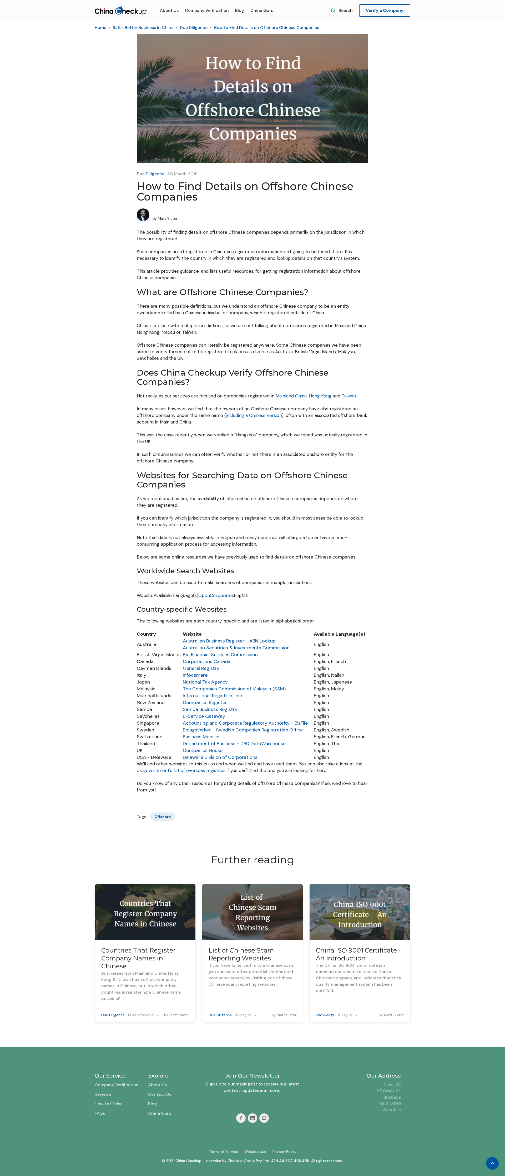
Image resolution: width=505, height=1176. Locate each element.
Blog (239, 10)
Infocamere (195, 675)
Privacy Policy (284, 1151)
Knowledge (325, 1015)
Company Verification (207, 10)
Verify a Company (384, 10)
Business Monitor (201, 737)
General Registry (201, 668)
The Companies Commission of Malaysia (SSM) (234, 689)
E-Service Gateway (204, 716)
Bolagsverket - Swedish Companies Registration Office (243, 730)
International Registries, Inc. (213, 695)
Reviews (103, 1094)
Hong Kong (320, 396)
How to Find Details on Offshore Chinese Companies (266, 27)
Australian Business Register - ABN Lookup (229, 641)
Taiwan (349, 396)
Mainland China (291, 396)
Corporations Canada (206, 661)
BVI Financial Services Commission (220, 654)
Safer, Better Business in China (143, 27)
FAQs (100, 1113)
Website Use (255, 1151)
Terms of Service (223, 1151)
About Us (169, 10)
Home (100, 27)
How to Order (108, 1104)
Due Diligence (194, 27)
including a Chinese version (254, 415)
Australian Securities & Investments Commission (236, 648)
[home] (121, 10)
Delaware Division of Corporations (220, 757)
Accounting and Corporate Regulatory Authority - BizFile (245, 723)
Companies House (203, 750)
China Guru (262, 10)
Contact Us (159, 1094)
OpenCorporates (216, 595)
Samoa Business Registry (210, 709)
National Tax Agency (205, 682)
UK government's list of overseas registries (181, 770)
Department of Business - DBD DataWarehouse (234, 743)
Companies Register (205, 702)
